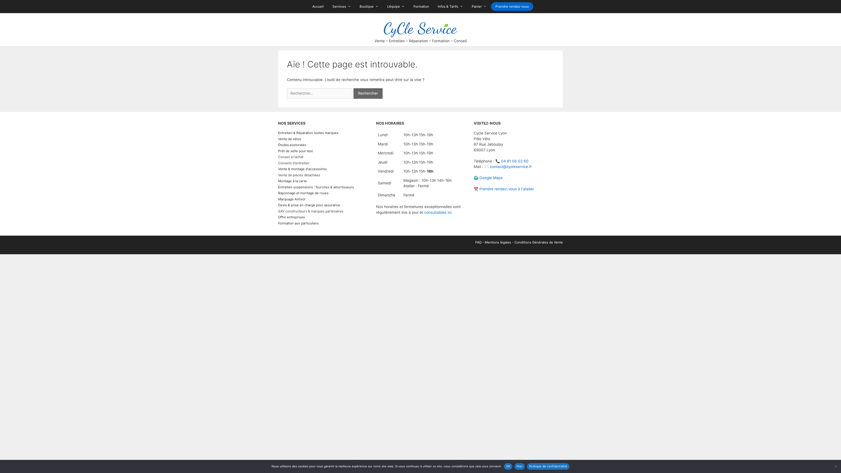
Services (339, 6)
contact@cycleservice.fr (511, 166)
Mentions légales (498, 242)
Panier (477, 6)
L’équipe (393, 6)
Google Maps (491, 178)
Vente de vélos (289, 139)
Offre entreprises (291, 217)
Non (520, 466)
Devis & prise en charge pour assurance (309, 205)
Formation (421, 6)
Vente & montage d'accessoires (302, 169)
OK (508, 466)
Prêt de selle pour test (295, 151)
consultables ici (437, 212)
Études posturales (292, 145)
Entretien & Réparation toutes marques (308, 133)
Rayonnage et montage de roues (303, 193)
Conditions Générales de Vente (538, 242)
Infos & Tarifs (448, 6)
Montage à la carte (292, 181)
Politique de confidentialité (548, 466)
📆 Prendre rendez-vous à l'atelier (504, 189)
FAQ (478, 242)
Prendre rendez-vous (512, 6)
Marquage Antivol (291, 199)
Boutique (367, 6)
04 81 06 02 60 (514, 161)
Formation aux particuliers (298, 223)
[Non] (835, 466)
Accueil (318, 6)
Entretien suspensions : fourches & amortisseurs (316, 187)
